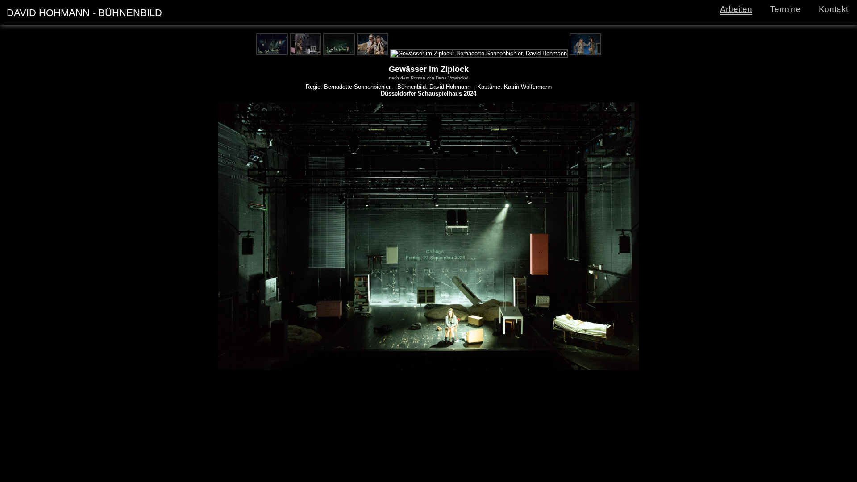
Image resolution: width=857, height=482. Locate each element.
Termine (785, 9)
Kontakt (833, 9)
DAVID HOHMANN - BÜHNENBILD (84, 12)
